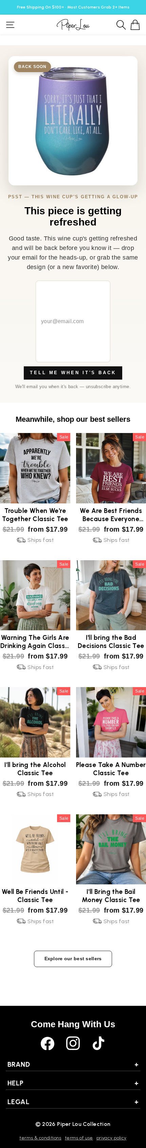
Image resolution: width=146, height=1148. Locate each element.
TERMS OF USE (79, 1138)
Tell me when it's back (73, 372)
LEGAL (73, 1102)
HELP (73, 1083)
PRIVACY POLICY (111, 1138)
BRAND (73, 1064)
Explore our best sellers (73, 958)
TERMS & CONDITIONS (40, 1138)
